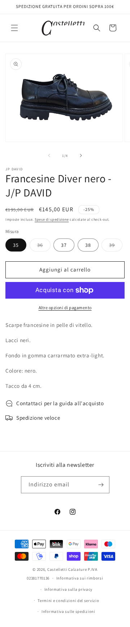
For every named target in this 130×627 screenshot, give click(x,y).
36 (44, 246)
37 (64, 245)
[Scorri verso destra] (81, 155)
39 (115, 246)
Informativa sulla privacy (68, 589)
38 (88, 245)
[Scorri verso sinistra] (49, 155)
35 (16, 245)
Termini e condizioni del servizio (68, 600)
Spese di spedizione (52, 219)
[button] (14, 28)
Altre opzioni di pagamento (65, 307)
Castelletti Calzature (67, 569)
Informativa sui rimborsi (79, 578)
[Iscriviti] (101, 484)
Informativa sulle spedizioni (68, 611)
